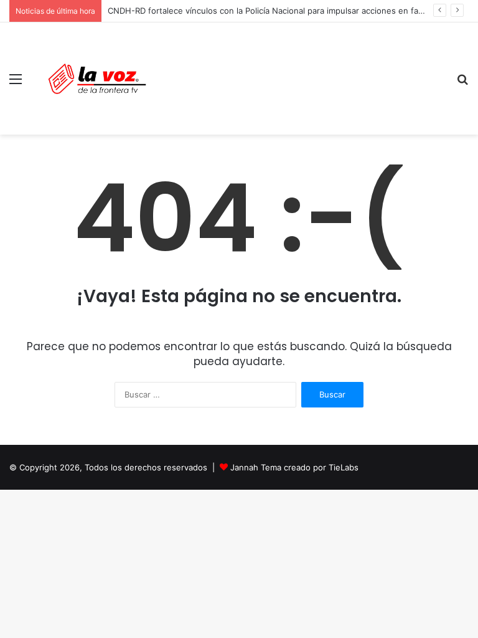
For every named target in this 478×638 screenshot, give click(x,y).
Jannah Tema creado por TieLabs (294, 467)
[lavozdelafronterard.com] (97, 78)
